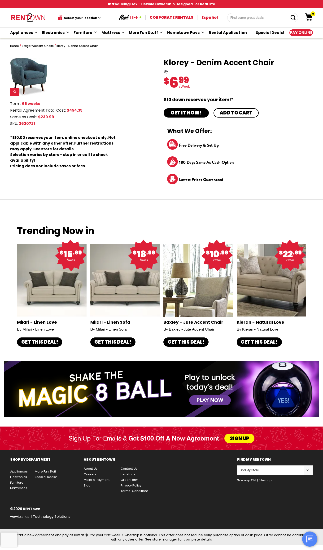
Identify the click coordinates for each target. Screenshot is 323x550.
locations (128, 474)
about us (90, 468)
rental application (228, 32)
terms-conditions (134, 491)
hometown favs (183, 32)
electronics (53, 32)
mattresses (18, 488)
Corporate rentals (171, 17)
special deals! (270, 32)
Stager (26, 46)
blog (87, 485)
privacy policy (131, 485)
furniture (83, 32)
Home (14, 46)
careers (90, 474)
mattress (110, 32)
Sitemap (265, 480)
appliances (21, 32)
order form (129, 479)
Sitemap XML (247, 480)
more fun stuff (143, 32)
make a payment (96, 479)
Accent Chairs (43, 46)
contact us (129, 468)
